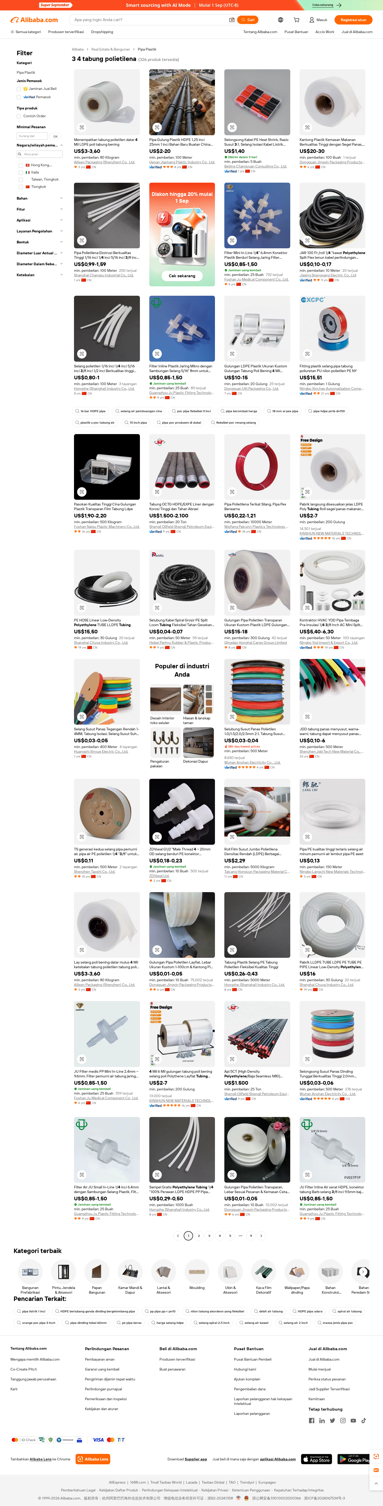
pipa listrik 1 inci (33, 1311)
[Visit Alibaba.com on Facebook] (311, 1420)
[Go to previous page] (178, 1235)
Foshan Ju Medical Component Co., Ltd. (256, 279)
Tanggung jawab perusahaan (33, 1379)
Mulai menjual (319, 1369)
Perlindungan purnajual (103, 1389)
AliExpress (117, 1482)
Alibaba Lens (41, 1459)
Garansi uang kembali (102, 1369)
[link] (376, 1456)
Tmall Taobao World (166, 1482)
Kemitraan (316, 1399)
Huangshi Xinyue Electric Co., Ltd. (101, 751)
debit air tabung (271, 1311)
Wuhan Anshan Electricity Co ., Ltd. (252, 762)
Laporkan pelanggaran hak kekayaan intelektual (263, 1401)
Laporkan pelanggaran (252, 1413)
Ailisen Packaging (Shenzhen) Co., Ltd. (104, 162)
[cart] (297, 20)
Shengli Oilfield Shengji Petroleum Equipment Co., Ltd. (182, 526)
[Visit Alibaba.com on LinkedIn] (322, 1420)
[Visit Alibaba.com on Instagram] (343, 1420)
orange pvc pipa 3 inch (38, 1323)
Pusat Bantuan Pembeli (252, 1359)
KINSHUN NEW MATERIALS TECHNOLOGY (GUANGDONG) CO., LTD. (333, 533)
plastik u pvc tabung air (98, 422)
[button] (232, 20)
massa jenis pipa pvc (338, 1323)
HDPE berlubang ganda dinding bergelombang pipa (97, 1311)
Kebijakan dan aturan (101, 1409)
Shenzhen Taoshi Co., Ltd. (94, 871)
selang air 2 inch (296, 1323)
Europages (267, 1482)
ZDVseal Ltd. (159, 876)
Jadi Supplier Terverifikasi (329, 1389)
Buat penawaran (172, 1369)
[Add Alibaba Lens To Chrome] (93, 1459)
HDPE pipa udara (310, 1311)
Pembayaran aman (100, 1359)
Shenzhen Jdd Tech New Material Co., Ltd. (333, 751)
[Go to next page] (261, 1235)
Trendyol (247, 1482)
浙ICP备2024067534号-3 (324, 1498)
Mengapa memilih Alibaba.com (35, 1359)
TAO (232, 1482)
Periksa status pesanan (327, 1379)
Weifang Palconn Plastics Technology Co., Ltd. (257, 526)
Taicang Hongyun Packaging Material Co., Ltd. (257, 871)
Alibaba (78, 49)
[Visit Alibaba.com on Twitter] (332, 1420)
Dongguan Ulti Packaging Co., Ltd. (251, 388)
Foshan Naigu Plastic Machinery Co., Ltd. (107, 526)
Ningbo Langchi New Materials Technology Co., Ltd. (333, 871)
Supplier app (196, 1459)
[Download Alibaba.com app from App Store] (316, 1459)
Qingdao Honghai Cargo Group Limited (255, 642)
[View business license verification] (238, 1498)
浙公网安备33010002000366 (276, 1498)
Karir (14, 1389)
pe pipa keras (131, 1323)
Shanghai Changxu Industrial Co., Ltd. (104, 275)
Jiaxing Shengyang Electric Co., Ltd (328, 275)
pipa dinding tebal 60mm (88, 1323)
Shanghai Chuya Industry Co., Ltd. (101, 642)
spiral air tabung (350, 1311)
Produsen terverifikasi (177, 1359)
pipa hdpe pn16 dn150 (329, 411)
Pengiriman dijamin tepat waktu (110, 1379)
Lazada (191, 1482)
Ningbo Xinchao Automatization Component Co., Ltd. (333, 388)
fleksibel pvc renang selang (236, 422)
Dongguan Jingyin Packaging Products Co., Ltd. (333, 162)
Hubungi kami (245, 1369)
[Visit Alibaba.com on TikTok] (364, 1420)
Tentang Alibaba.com (28, 1348)
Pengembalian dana (249, 1389)
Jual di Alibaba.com (323, 1359)
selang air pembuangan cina (141, 411)
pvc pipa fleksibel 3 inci (194, 411)
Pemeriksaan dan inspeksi (106, 1399)
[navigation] (40, 643)
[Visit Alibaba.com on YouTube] (353, 1420)
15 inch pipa (138, 422)
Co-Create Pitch (23, 1369)
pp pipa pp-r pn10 (163, 1311)
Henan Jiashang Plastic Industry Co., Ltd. (182, 162)
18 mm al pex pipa (285, 411)
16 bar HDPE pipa (93, 411)
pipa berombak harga (241, 411)
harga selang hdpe (170, 1323)
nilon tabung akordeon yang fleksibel (217, 1311)
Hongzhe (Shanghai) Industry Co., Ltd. (104, 388)
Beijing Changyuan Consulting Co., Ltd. (255, 166)
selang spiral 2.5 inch (214, 1323)
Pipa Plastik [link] (147, 49)
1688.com (138, 1482)
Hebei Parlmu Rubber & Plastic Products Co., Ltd (182, 642)
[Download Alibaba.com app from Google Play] (355, 1459)
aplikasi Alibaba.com (278, 1459)
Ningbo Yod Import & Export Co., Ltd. (329, 642)
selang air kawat (257, 1323)
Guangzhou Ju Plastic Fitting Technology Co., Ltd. (182, 393)
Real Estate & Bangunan (110, 49)
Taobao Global (213, 1482)
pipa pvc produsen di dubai (181, 422)
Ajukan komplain (247, 1379)
